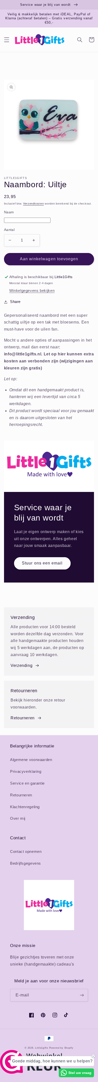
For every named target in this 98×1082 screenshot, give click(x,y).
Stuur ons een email (42, 563)
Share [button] (15, 302)
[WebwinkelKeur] (31, 1072)
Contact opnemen (25, 852)
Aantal (9, 230)
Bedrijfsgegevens (25, 863)
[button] (6, 39)
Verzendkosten (33, 203)
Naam (9, 212)
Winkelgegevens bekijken (32, 291)
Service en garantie (27, 783)
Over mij (17, 818)
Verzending (21, 665)
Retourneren (23, 718)
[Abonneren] (82, 995)
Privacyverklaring (25, 772)
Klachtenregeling (25, 807)
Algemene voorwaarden (31, 760)
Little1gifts (41, 1048)
